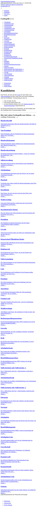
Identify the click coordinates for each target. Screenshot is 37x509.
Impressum (7, 84)
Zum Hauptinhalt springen (8, 1)
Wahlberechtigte (8, 78)
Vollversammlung (9, 75)
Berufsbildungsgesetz (10, 34)
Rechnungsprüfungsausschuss (12, 64)
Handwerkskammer (9, 44)
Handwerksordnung (9, 45)
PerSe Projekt (8, 86)
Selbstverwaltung (9, 67)
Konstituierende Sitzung (10, 56)
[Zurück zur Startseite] (12, 4)
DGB (5, 36)
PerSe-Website (8, 505)
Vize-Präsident (8, 74)
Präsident (6, 61)
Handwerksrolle (8, 47)
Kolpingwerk (7, 55)
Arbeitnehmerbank (9, 30)
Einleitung (7, 12)
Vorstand (6, 77)
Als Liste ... (7, 14)
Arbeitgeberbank (8, 25)
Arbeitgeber (7, 22)
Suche (5, 15)
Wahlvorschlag (8, 80)
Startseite (6, 10)
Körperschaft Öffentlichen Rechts (13, 58)
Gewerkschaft (8, 42)
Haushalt (6, 49)
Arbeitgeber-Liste (9, 23)
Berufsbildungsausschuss (11, 33)
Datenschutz (7, 83)
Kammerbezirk (8, 50)
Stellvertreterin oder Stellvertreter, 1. (14, 69)
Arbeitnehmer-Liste (9, 28)
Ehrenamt (6, 38)
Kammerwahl (8, 52)
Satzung (6, 66)
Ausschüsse (7, 31)
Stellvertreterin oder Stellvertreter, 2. (14, 70)
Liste (5, 59)
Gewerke (6, 41)
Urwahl (6, 72)
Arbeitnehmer (8, 27)
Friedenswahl (7, 39)
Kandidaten (7, 53)
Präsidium (7, 63)
